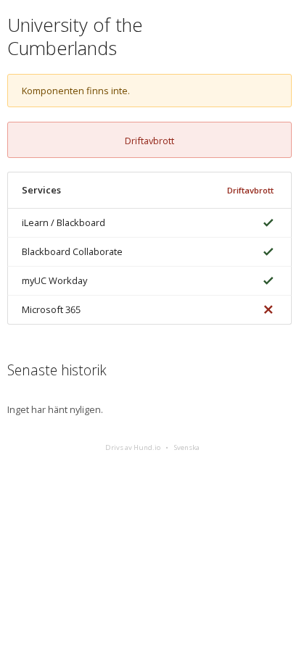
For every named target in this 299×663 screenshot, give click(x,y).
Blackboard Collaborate (72, 251)
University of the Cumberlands (75, 36)
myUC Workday (54, 280)
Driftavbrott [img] (250, 190)
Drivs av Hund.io (132, 447)
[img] (266, 223)
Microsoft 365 (51, 309)
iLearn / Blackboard (63, 222)
